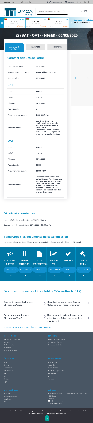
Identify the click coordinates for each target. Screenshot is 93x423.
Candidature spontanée (56, 371)
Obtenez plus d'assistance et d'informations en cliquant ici (28, 327)
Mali (5, 373)
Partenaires (52, 373)
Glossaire (7, 393)
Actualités (51, 365)
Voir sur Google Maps (55, 403)
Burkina (6, 365)
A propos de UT (53, 362)
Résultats (21, 26)
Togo (5, 382)
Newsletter (71, 2)
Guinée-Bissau (8, 371)
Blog (5, 402)
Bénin (6, 362)
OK (47, 418)
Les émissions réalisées (83, 20)
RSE (49, 376)
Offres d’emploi (53, 368)
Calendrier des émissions (56, 339)
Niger (5, 376)
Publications (7, 348)
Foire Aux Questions (10, 396)
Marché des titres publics (12, 339)
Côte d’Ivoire (8, 368)
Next (70, 23)
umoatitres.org (9, 2)
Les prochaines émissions (82, 22)
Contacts (51, 379)
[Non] (90, 415)
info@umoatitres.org (56, 2)
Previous (2, 23)
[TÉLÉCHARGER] (11, 275)
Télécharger (11, 270)
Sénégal (6, 379)
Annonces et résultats (55, 342)
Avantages (7, 342)
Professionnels (25, 2)
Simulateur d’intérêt (55, 345)
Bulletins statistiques (10, 350)
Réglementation (9, 345)
